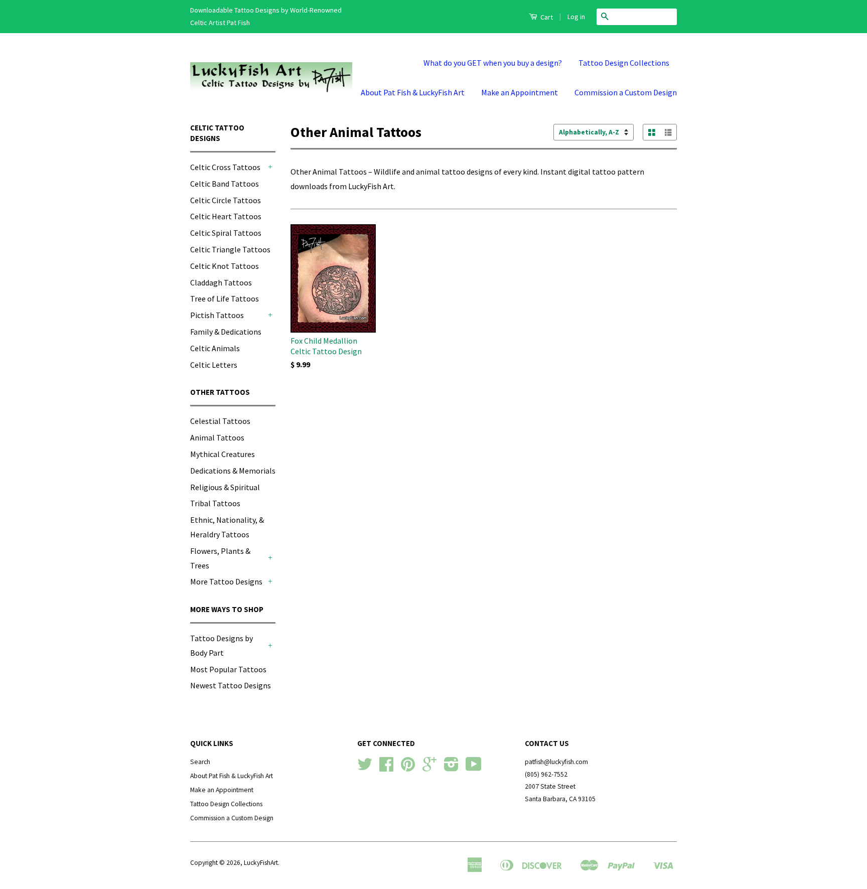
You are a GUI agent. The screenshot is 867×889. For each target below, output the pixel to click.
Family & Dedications (225, 332)
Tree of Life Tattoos (224, 298)
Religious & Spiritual (225, 487)
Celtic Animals (215, 348)
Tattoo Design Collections (624, 63)
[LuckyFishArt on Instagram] (451, 768)
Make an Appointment (519, 92)
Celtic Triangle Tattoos (230, 249)
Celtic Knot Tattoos (224, 266)
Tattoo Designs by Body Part (221, 645)
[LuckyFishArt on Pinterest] (407, 768)
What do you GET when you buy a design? (492, 63)
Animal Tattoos (217, 437)
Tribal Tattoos (215, 503)
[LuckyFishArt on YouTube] (474, 768)
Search (200, 762)
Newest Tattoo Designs (230, 685)
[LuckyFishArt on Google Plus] (429, 768)
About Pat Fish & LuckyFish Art (413, 92)
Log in (576, 16)
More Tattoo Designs (226, 581)
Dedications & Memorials (232, 471)
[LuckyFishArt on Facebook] (386, 768)
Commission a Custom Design (625, 92)
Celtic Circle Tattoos (225, 200)
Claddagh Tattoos (221, 282)
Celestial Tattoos (220, 421)
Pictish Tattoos (217, 315)
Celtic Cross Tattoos (225, 167)
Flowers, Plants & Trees (220, 558)
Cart (546, 17)
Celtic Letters (213, 365)
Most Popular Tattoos (228, 669)
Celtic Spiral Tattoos (225, 233)
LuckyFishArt (261, 862)
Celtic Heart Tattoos (225, 216)
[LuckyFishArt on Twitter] (364, 768)
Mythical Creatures (222, 454)
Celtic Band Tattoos (224, 184)
